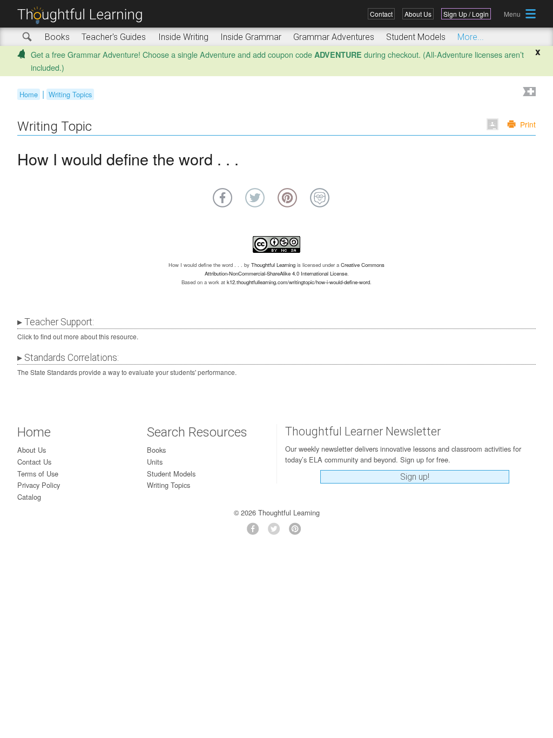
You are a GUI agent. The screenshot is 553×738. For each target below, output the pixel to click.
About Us (417, 13)
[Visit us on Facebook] (255, 532)
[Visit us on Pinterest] (297, 532)
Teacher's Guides (114, 37)
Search (27, 37)
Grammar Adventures (333, 37)
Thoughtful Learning (273, 265)
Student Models (416, 37)
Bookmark (528, 92)
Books (57, 37)
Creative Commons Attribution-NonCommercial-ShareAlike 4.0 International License (295, 269)
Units (155, 462)
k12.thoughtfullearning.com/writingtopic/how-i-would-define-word (298, 282)
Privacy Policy (38, 485)
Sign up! (414, 477)
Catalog (29, 497)
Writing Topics (70, 94)
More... (470, 37)
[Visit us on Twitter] (276, 532)
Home (28, 94)
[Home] (83, 15)
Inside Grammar (250, 37)
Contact (381, 13)
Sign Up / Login (466, 13)
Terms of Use (37, 473)
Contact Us (34, 462)
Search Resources (197, 432)
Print (528, 124)
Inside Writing (183, 37)
